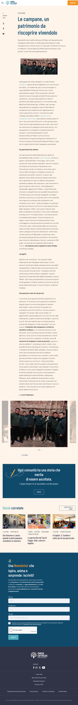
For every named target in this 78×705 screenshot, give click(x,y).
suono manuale (45, 158)
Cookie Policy (63, 691)
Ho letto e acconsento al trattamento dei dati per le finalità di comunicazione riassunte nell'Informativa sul (37, 623)
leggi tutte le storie (68, 508)
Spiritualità (14, 532)
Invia (13, 637)
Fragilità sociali (34, 534)
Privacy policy (34, 691)
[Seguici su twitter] (40, 667)
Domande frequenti (39, 681)
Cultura (22, 13)
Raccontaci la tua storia (39, 677)
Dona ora (72, 3)
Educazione (45, 532)
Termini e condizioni (48, 691)
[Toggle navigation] (3, 3)
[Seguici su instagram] (36, 667)
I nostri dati (39, 674)
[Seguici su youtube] (43, 667)
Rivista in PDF (39, 684)
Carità (30, 532)
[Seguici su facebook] (33, 667)
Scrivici (39, 492)
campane (22, 84)
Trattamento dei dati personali (32, 624)
